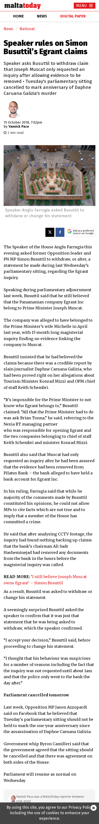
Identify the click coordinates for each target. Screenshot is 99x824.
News (8, 29)
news (42, 16)
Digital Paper (73, 16)
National (27, 29)
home (18, 16)
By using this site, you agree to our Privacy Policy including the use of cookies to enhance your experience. (49, 813)
